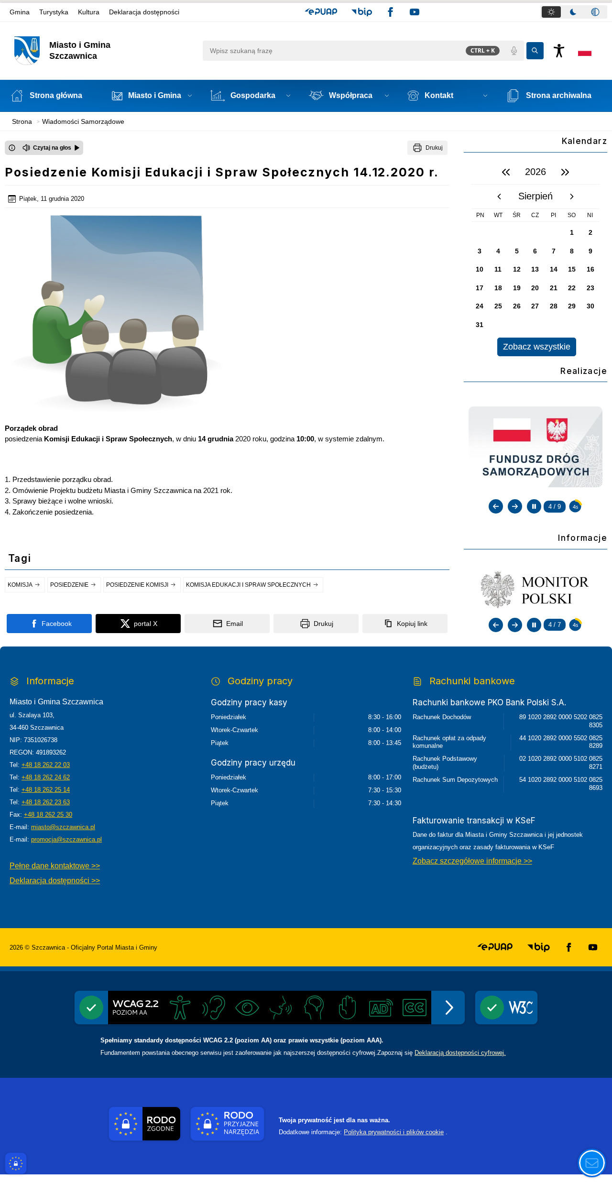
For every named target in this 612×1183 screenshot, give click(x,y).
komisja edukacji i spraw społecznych (248, 584)
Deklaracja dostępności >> (55, 880)
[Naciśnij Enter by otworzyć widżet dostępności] (558, 50)
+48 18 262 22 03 (46, 764)
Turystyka (53, 12)
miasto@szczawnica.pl (63, 827)
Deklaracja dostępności (144, 12)
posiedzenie (69, 584)
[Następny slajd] (515, 506)
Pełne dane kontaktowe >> (55, 866)
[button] (321, 12)
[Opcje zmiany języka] (584, 50)
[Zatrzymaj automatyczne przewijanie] (534, 506)
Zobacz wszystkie (536, 346)
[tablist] (573, 12)
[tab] (551, 12)
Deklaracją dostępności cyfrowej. (460, 1052)
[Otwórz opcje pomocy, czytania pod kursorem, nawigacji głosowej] (592, 1163)
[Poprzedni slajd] (496, 506)
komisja (20, 584)
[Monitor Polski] (535, 589)
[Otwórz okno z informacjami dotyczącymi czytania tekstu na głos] (12, 148)
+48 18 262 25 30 (48, 814)
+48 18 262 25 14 (46, 789)
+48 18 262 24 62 (46, 777)
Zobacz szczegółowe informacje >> (472, 861)
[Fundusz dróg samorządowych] (535, 446)
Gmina (20, 12)
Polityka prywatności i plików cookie (394, 1132)
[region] (535, 258)
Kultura (88, 12)
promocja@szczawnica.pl (66, 839)
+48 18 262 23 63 (46, 802)
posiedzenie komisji (137, 584)
